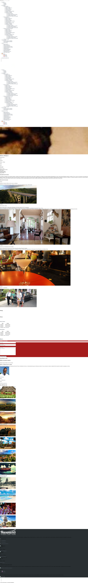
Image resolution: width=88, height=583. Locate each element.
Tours (3, 128)
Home (3, 127)
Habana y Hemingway (5, 129)
